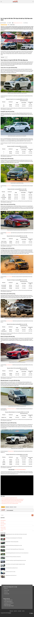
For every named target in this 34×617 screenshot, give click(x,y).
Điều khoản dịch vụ (7, 604)
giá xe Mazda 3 (8, 232)
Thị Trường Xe (10, 602)
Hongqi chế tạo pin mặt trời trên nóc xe (11, 575)
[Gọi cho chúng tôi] (32, 613)
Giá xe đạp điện (3, 520)
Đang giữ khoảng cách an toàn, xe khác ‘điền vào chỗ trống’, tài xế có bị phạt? (16, 534)
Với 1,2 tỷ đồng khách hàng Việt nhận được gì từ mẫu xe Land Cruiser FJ (13, 499)
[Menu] (1, 1)
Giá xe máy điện (3, 523)
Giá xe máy (2, 522)
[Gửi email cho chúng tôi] (31, 613)
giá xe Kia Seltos (8, 185)
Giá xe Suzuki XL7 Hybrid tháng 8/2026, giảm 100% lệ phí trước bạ (15, 549)
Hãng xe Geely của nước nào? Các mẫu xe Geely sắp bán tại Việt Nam (12, 500)
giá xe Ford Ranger (9, 276)
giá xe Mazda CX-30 (9, 364)
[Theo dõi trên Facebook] (29, 613)
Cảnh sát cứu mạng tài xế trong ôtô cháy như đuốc (9, 497)
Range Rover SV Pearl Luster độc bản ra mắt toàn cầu (13, 556)
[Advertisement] (17, 10)
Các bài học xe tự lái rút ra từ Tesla (10, 571)
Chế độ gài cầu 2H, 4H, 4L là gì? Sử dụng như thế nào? (10, 503)
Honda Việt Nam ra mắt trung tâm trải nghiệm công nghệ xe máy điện (15, 564)
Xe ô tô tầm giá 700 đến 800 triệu (20, 469)
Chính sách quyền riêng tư (9, 605)
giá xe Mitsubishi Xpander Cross (11, 408)
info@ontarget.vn (9, 601)
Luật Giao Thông (3, 528)
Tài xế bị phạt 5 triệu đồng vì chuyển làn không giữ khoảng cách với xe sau (16, 560)
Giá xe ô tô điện (3, 527)
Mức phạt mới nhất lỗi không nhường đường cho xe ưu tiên (14, 545)
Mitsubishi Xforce (11, 451)
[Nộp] (32, 515)
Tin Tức (2, 530)
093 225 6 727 (9, 600)
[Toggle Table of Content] (6, 57)
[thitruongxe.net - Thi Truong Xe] (15, 1)
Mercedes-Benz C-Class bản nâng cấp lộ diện (12, 541)
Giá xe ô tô (2, 525)
